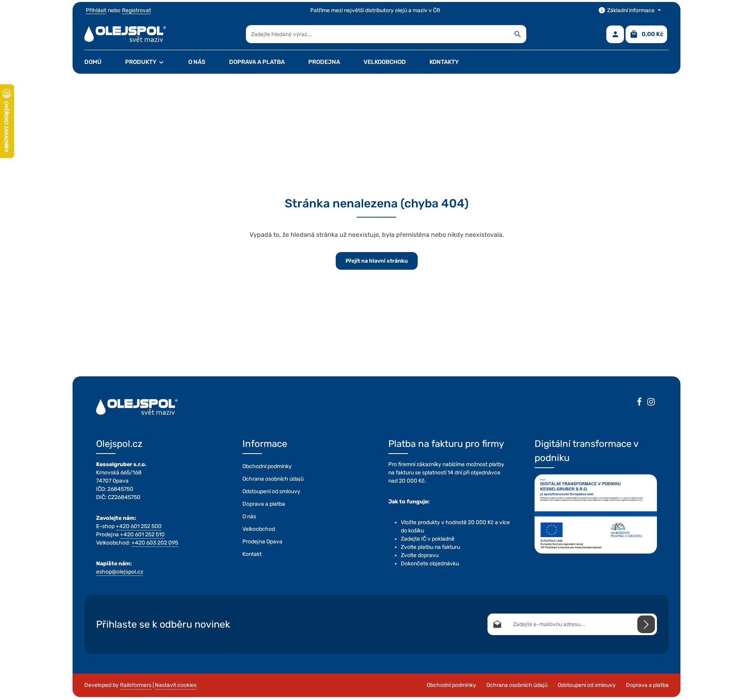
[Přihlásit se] (646, 624)
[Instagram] (651, 403)
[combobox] (378, 34)
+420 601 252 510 (142, 534)
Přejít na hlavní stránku (377, 261)
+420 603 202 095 (154, 542)
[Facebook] (639, 403)
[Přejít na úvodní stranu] (125, 34)
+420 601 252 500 (139, 526)
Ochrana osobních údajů (273, 479)
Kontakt (252, 554)
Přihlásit (96, 10)
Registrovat (136, 10)
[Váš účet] (615, 34)
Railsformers (135, 685)
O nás (249, 516)
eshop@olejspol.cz (119, 571)
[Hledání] (517, 34)
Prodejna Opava (262, 541)
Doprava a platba (263, 504)
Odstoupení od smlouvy (271, 491)
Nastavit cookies (175, 685)
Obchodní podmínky (267, 466)
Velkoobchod (258, 529)
